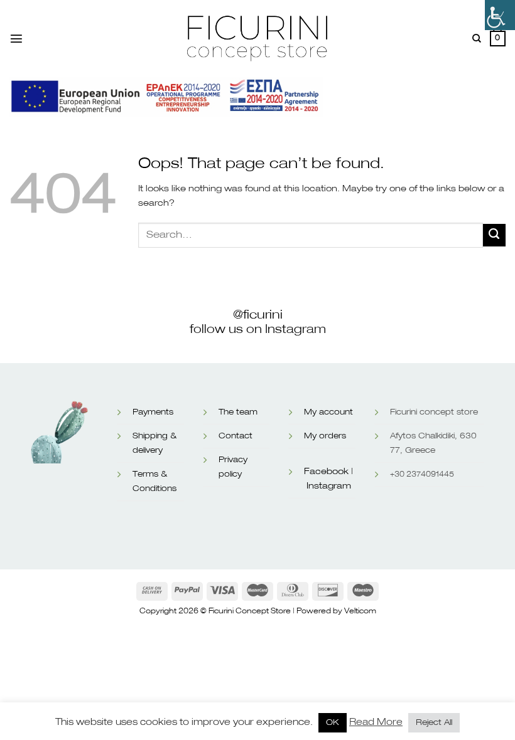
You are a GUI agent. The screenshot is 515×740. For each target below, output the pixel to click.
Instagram (328, 486)
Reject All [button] (434, 723)
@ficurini (258, 315)
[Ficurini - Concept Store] (257, 38)
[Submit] (494, 235)
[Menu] (16, 38)
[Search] (476, 38)
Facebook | (328, 471)
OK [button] (332, 723)
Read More (376, 722)
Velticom (360, 611)
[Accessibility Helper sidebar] (500, 15)
